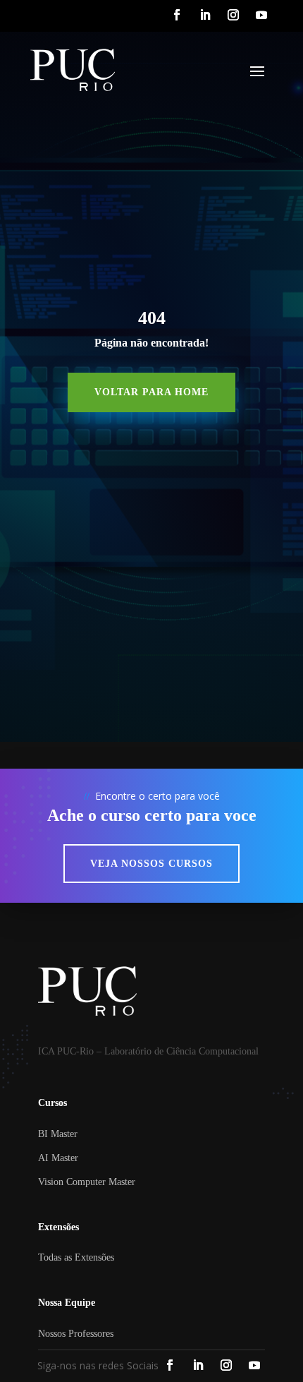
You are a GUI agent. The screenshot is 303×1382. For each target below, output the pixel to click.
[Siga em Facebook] (177, 15)
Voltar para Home (151, 392)
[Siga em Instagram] (233, 15)
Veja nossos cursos (151, 863)
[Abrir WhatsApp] (268, 1346)
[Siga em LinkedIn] (205, 15)
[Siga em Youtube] (261, 15)
